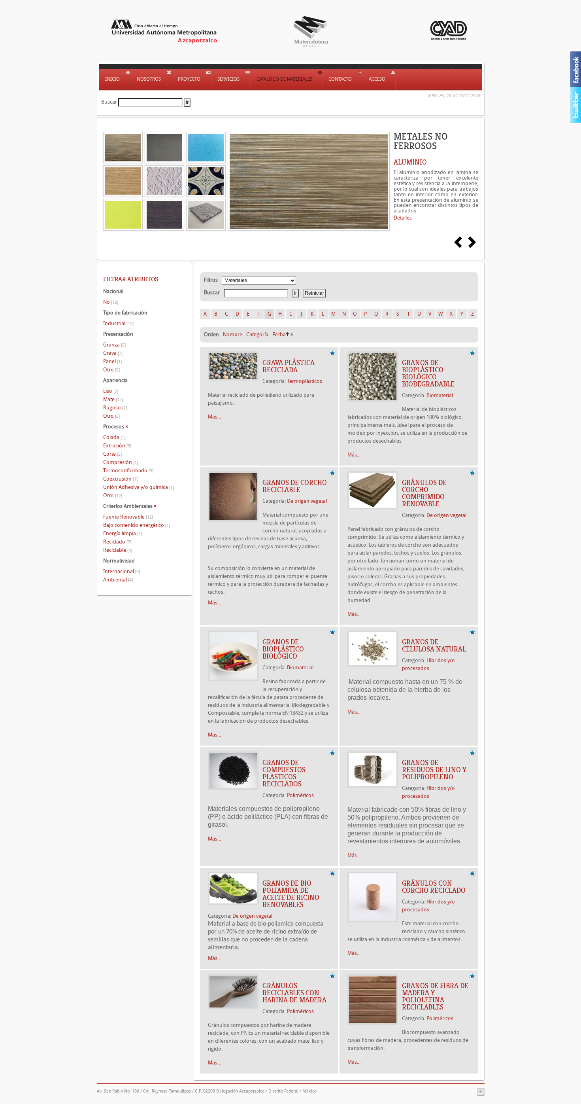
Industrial (118, 323)
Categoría (257, 334)
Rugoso (115, 408)
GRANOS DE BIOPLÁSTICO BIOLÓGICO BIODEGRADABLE (428, 373)
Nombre (232, 334)
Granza (114, 345)
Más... (214, 417)
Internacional (121, 571)
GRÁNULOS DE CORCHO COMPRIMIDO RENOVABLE (424, 493)
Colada (114, 437)
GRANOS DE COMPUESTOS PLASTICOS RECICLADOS (284, 773)
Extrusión (117, 446)
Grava (113, 353)
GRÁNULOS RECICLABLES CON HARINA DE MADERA (294, 992)
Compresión (120, 462)
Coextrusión (120, 479)
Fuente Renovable (128, 517)
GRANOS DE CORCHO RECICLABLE (294, 486)
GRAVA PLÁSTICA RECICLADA (288, 366)
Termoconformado (128, 470)
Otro (111, 370)
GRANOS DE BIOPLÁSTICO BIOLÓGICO (283, 649)
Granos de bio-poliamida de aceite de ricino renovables (290, 894)
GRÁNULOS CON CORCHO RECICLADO (434, 887)
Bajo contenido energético (136, 525)
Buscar (109, 102)
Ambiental (118, 580)
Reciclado (117, 542)
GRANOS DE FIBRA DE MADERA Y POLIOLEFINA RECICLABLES (435, 996)
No (110, 302)
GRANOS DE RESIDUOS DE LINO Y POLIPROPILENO (434, 769)
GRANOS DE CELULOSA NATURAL (434, 645)
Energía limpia (122, 533)
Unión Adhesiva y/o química (138, 487)
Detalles (403, 218)
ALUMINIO (410, 162)
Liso (110, 391)
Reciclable (117, 550)
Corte (112, 454)
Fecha (279, 334)
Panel (112, 361)
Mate (113, 399)
